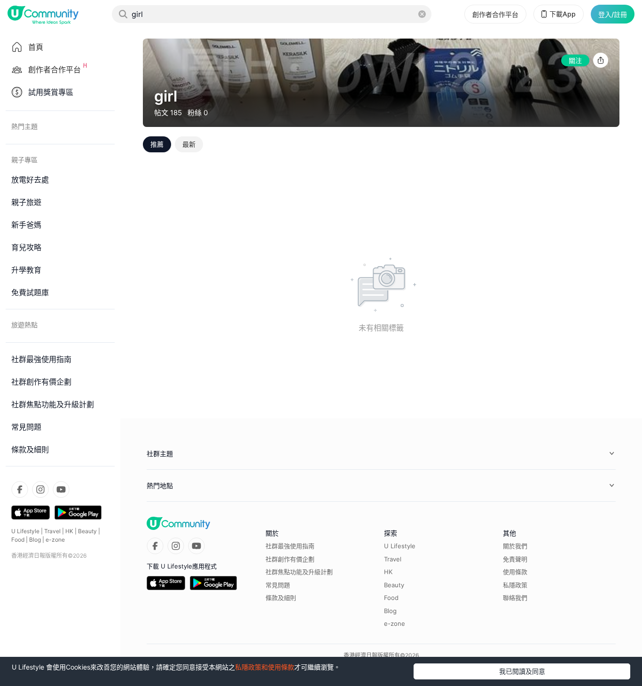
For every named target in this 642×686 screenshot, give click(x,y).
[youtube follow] (61, 489)
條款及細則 (281, 597)
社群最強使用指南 (290, 546)
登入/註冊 (612, 14)
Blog (35, 539)
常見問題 (278, 585)
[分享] (600, 60)
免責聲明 (515, 559)
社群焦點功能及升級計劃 (299, 572)
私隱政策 (515, 585)
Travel (52, 531)
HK (69, 531)
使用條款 (515, 572)
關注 (575, 60)
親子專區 (24, 160)
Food (17, 539)
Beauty (87, 531)
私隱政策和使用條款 (264, 667)
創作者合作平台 (495, 14)
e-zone (55, 539)
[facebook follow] (19, 489)
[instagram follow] (40, 489)
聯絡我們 (515, 597)
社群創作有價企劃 (290, 559)
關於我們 (515, 546)
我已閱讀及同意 (522, 671)
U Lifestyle (25, 531)
